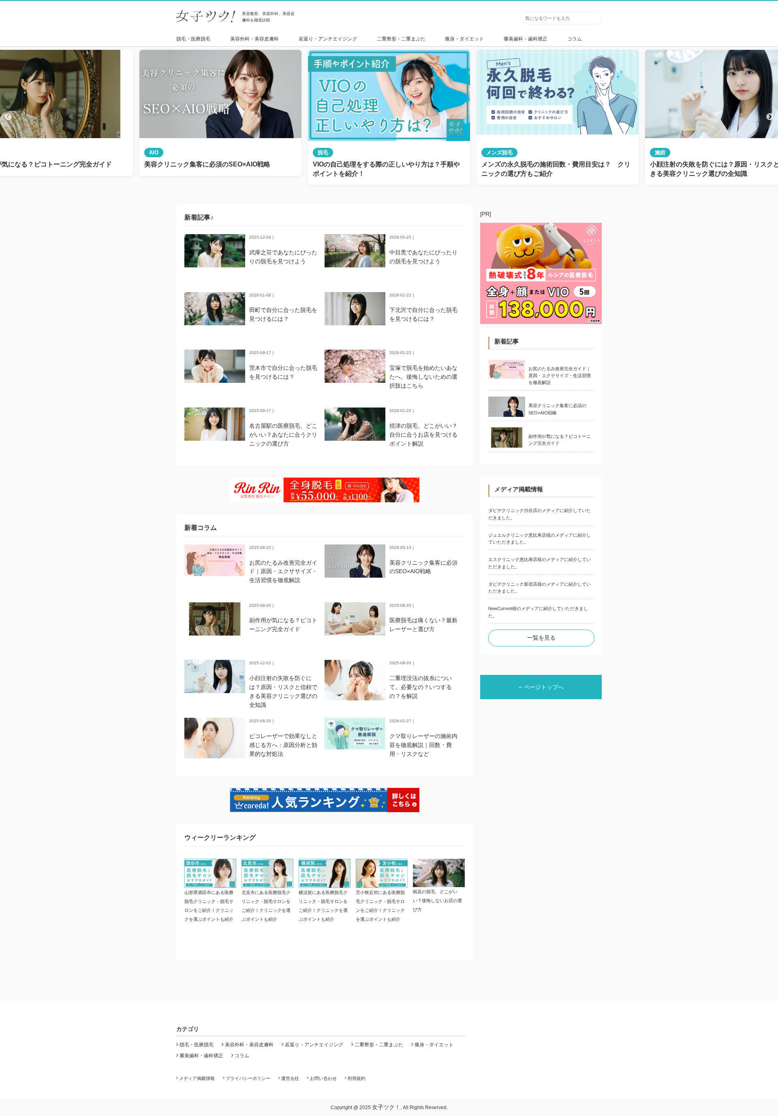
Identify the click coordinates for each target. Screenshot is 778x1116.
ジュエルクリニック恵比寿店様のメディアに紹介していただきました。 (539, 538)
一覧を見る (541, 637)
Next (770, 117)
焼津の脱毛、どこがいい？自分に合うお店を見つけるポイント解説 (423, 435)
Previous (8, 117)
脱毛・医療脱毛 (193, 39)
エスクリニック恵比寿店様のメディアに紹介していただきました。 (539, 563)
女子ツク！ (386, 1107)
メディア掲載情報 (197, 1078)
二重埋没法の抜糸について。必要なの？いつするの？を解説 (420, 687)
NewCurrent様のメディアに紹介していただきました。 (538, 612)
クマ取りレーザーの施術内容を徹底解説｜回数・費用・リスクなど (423, 745)
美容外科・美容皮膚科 (254, 39)
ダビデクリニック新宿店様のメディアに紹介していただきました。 (539, 587)
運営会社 (290, 1078)
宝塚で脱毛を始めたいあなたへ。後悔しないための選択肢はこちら (423, 377)
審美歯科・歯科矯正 (525, 39)
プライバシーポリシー (248, 1078)
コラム (574, 39)
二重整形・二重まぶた (401, 39)
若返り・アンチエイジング (328, 39)
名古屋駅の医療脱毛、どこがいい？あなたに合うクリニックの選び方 (283, 435)
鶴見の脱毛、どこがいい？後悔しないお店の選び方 (437, 900)
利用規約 (356, 1078)
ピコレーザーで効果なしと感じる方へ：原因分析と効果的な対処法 (283, 745)
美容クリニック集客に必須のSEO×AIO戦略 (557, 409)
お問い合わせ (323, 1078)
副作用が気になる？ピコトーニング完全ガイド (559, 440)
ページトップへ (544, 687)
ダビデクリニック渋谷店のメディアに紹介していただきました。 (539, 514)
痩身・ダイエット (464, 39)
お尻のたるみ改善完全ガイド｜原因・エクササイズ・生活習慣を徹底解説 (283, 571)
